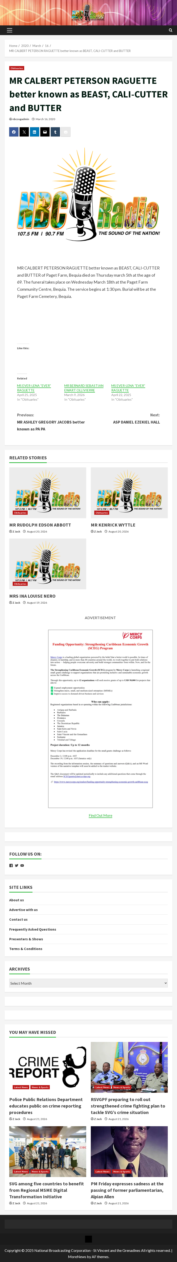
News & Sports (40, 1087)
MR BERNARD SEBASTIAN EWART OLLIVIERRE (83, 388)
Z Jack (16, 531)
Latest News (21, 1087)
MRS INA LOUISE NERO (32, 596)
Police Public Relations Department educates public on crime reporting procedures (46, 1105)
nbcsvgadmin (20, 119)
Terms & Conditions (25, 948)
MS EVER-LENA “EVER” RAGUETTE (34, 388)
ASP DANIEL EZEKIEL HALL (136, 418)
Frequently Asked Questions (32, 929)
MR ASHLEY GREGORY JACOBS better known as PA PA (51, 422)
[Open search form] (170, 30)
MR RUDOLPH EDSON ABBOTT (40, 525)
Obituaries (17, 68)
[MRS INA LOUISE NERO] (47, 564)
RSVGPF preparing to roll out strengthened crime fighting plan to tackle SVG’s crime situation (128, 1105)
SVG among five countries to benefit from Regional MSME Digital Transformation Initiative (46, 1190)
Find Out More (100, 815)
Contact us (18, 919)
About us (16, 900)
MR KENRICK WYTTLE (113, 525)
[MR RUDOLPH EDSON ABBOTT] (47, 492)
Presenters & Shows (26, 939)
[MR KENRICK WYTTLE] (129, 492)
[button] (10, 30)
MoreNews (77, 1256)
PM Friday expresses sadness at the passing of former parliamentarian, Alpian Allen (127, 1190)
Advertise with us (23, 909)
